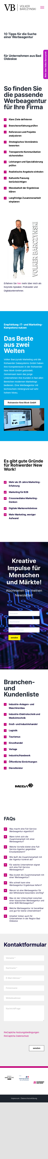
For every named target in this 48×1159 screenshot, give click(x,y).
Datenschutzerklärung (29, 1098)
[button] (24, 119)
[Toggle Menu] (42, 7)
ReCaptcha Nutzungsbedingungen (21, 1032)
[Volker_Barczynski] (24, 221)
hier (19, 283)
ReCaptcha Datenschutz (16, 1036)
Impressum (15, 1098)
